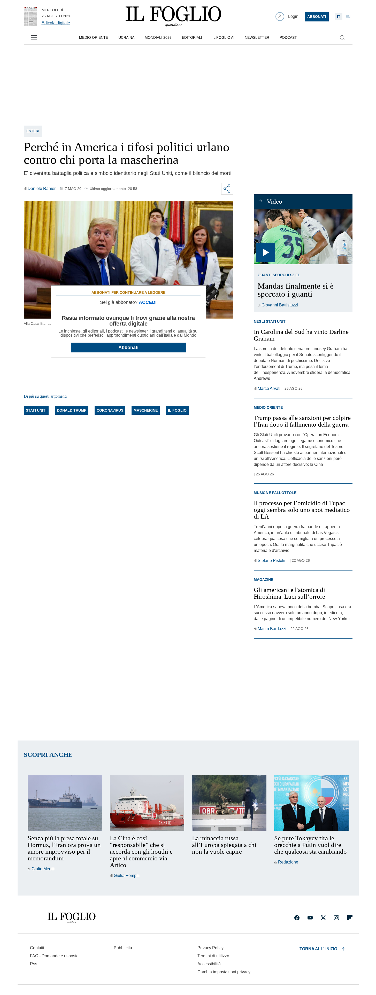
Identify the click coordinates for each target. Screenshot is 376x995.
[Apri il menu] (34, 38)
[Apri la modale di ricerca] (342, 38)
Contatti (37, 948)
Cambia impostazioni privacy (223, 972)
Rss (33, 964)
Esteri (32, 131)
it (338, 16)
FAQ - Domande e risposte (54, 956)
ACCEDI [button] (148, 302)
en (348, 16)
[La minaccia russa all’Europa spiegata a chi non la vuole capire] (229, 803)
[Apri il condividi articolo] (227, 189)
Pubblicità (123, 948)
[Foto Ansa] (303, 236)
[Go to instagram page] (336, 917)
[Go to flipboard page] (349, 917)
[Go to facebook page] (297, 917)
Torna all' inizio (318, 949)
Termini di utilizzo (213, 956)
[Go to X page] (323, 917)
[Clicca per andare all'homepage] (71, 918)
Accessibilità (209, 964)
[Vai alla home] (173, 16)
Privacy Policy (210, 948)
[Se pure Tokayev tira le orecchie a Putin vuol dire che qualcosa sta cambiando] (311, 803)
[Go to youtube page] (310, 917)
